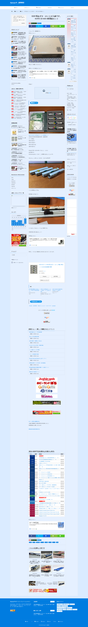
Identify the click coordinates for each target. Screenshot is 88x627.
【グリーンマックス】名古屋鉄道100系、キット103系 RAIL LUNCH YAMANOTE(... (18, 62)
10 (12, 222)
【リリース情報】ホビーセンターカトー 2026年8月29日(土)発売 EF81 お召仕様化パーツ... (22, 48)
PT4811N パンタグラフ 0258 (44, 492)
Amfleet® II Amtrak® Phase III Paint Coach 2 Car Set (49, 512)
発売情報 (69, 607)
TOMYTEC (13, 186)
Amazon (44, 276)
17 (12, 224)
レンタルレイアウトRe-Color (71, 177)
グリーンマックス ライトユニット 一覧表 (71, 162)
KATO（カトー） (33, 23)
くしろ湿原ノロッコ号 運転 (34, 349)
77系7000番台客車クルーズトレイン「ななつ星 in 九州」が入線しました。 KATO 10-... (18, 37)
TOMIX (12, 179)
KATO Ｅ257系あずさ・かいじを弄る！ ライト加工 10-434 (46, 290)
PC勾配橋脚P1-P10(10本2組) (44, 461)
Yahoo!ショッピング (41, 305)
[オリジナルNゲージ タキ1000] (52, 499)
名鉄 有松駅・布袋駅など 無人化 (35, 340)
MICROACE (13, 181)
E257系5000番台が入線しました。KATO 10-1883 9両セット (34, 290)
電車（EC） (39, 23)
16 (25, 222)
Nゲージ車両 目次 (70, 169)
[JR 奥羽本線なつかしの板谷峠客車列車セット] (58, 457)
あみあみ (54, 305)
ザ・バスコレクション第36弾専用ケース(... (22, 131)
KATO (34, 542)
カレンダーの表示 (73, 81)
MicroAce (69, 609)
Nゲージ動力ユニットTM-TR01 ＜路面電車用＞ (48, 484)
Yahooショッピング (44, 280)
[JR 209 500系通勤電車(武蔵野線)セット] (55, 459)
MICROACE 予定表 (70, 104)
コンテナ (59, 611)
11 (14, 222)
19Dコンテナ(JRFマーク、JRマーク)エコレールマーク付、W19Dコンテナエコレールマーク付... (22, 53)
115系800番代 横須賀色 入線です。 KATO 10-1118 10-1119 (41, 584)
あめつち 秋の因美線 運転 (34, 336)
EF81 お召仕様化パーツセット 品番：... (22, 169)
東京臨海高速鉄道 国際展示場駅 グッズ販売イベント (39, 367)
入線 (29, 23)
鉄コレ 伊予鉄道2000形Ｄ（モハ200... (17, 149)
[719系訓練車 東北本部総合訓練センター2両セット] (59, 503)
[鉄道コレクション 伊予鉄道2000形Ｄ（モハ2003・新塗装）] (42, 466)
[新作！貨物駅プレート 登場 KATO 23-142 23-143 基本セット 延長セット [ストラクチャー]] (34, 557)
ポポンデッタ (13, 188)
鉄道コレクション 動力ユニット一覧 (71, 166)
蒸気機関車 (60, 604)
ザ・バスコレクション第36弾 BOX (45, 474)
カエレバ (44, 271)
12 (16, 222)
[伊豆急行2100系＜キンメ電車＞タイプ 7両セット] (59, 508)
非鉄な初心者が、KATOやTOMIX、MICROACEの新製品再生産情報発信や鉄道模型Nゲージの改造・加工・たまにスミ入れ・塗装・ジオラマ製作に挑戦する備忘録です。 (20, 605)
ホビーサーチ (48, 305)
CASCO (75, 609)
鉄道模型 (38, 542)
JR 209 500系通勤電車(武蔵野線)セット (46, 459)
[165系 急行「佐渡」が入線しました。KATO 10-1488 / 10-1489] (58, 557)
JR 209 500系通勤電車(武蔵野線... (17, 153)
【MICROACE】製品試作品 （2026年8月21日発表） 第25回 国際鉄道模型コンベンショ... (18, 67)
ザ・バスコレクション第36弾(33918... (22, 138)
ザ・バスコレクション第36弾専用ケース (46, 475)
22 (23, 224)
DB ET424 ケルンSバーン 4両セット (46, 504)
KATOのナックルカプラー (71, 159)
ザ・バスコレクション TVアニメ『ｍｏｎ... (18, 164)
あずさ (50, 542)
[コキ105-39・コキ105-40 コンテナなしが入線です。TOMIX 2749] (58, 571)
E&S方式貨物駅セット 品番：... (16, 160)
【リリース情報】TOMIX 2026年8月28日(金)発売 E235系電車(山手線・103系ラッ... (18, 58)
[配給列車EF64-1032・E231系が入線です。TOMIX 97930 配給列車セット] (34, 571)
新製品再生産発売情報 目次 (34, 429)
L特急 (30, 542)
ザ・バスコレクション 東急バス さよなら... (18, 127)
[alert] (18, 262)
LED (64, 609)
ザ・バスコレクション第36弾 (44, 472)
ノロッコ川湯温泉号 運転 (34, 354)
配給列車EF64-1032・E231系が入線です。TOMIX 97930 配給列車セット (34, 576)
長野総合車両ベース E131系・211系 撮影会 (37, 362)
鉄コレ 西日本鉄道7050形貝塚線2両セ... (22, 145)
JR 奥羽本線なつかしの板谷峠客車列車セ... (18, 157)
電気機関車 (66, 604)
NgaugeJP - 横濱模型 (17, 2)
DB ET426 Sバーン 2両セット (44, 506)
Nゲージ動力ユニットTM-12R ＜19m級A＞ (47, 486)
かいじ (54, 542)
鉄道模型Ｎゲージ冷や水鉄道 (71, 179)
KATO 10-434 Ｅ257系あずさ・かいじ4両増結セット (39, 135)
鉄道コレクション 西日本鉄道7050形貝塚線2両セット (49, 468)
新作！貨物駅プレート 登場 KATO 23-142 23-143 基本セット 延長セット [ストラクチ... (34, 562)
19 (16, 224)
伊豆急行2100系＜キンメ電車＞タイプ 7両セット (48, 508)
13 (18, 222)
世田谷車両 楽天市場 (71, 124)
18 (14, 224)
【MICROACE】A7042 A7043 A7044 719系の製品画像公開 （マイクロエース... (18, 71)
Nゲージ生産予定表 (70, 88)
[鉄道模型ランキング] (46, 323)
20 (18, 224)
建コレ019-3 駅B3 (42, 483)
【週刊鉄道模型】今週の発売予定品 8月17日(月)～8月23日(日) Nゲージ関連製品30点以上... (18, 33)
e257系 (46, 542)
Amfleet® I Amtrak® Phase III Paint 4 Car (47, 510)
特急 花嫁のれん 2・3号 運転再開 (35, 332)
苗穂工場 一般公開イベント (34, 371)
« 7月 (12, 229)
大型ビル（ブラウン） (43, 463)
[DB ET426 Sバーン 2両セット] (52, 506)
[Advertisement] (46, 3)
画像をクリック (13, 207)
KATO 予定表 (69, 93)
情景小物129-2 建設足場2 (44, 481)
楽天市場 (56, 276)
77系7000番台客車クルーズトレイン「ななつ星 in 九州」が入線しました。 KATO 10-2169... (43, 605)
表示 (49, 92)
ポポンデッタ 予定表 (70, 107)
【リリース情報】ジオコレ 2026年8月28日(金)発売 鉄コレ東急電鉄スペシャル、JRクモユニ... (18, 43)
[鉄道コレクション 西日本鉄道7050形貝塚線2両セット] (40, 470)
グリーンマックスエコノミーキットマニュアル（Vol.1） (49, 495)
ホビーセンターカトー (61, 607)
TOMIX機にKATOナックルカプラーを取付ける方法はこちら (71, 143)
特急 (57, 542)
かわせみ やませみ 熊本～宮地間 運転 (36, 345)
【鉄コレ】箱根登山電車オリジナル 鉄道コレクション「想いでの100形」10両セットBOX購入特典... (18, 76)
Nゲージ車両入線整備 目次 (34, 421)
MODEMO (13, 184)
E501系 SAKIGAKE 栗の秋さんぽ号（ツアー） (38, 358)
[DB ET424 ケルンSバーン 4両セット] (54, 504)
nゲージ (42, 542)
